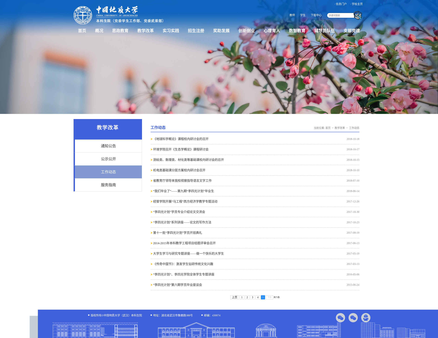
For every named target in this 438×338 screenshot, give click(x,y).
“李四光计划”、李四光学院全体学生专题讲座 (183, 274)
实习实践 (171, 31)
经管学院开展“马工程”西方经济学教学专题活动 (185, 201)
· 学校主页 (356, 4)
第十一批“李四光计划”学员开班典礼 (177, 232)
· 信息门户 (340, 4)
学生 (303, 15)
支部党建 (352, 31)
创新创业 (247, 31)
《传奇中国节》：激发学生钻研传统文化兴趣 (183, 264)
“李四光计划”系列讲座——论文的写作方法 (182, 222)
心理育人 (272, 31)
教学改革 (145, 31)
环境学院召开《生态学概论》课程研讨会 (181, 149)
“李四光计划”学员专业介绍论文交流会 (179, 212)
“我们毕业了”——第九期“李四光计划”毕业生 (183, 191)
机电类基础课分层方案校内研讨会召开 (179, 170)
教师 (292, 15)
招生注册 (196, 31)
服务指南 (108, 185)
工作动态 (108, 172)
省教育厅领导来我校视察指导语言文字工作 (182, 180)
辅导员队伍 (324, 31)
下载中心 (316, 15)
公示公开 (108, 159)
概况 (99, 31)
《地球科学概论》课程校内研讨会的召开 (181, 139)
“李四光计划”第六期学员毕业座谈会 (177, 285)
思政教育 (120, 31)
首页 (82, 31)
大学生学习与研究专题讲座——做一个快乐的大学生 (188, 253)
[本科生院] (118, 24)
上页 (234, 297)
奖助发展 (221, 31)
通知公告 (108, 146)
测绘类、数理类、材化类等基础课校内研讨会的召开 (188, 160)
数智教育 (297, 31)
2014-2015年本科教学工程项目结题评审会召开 (184, 243)
